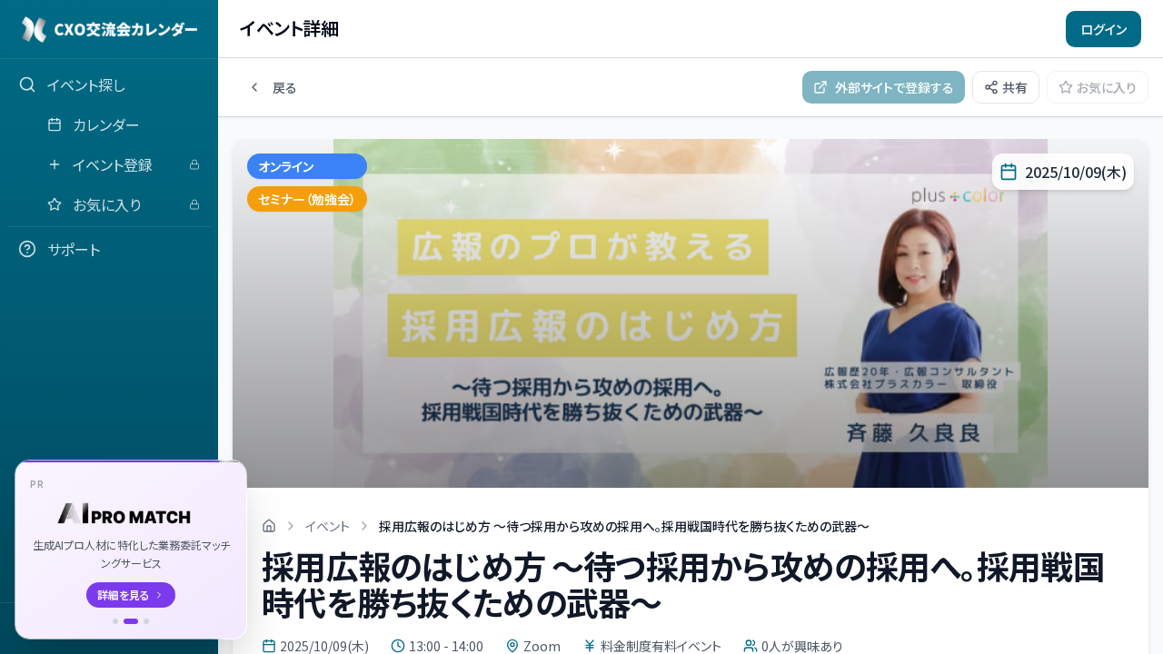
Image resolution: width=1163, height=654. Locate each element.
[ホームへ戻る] (269, 526)
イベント (327, 526)
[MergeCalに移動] (115, 621)
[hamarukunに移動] (146, 621)
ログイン (1103, 29)
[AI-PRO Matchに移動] (131, 621)
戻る (285, 87)
